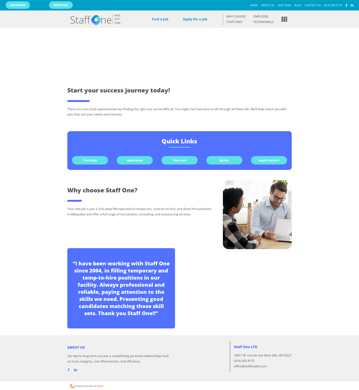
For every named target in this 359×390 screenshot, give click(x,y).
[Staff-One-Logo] (95, 12)
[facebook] (68, 369)
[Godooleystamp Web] (86, 383)
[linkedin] (75, 369)
